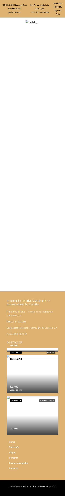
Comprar (50, 352)
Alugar (12, 452)
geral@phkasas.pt (14, 12)
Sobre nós (14, 447)
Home (12, 442)
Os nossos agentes (18, 463)
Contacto (13, 468)
